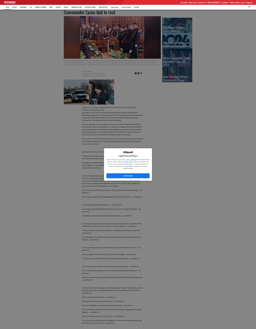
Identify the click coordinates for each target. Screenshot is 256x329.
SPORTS (14, 7)
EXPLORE (58, 7)
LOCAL (7, 7)
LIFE (31, 7)
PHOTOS (66, 7)
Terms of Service (131, 159)
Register (249, 2)
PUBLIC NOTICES (103, 7)
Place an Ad (193, 2)
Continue (128, 176)
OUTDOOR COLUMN (90, 7)
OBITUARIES (23, 7)
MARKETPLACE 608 (77, 7)
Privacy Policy (129, 162)
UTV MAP (136, 7)
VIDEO (51, 7)
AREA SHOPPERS (214, 2)
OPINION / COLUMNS (40, 7)
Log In (243, 2)
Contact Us (202, 2)
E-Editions (224, 2)
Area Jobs (184, 2)
